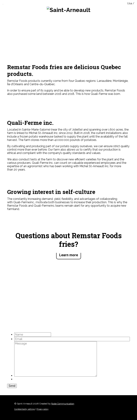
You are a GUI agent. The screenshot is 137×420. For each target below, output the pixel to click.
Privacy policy (43, 409)
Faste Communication (62, 403)
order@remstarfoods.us (25, 302)
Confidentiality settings (24, 409)
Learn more (68, 255)
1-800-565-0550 (18, 292)
